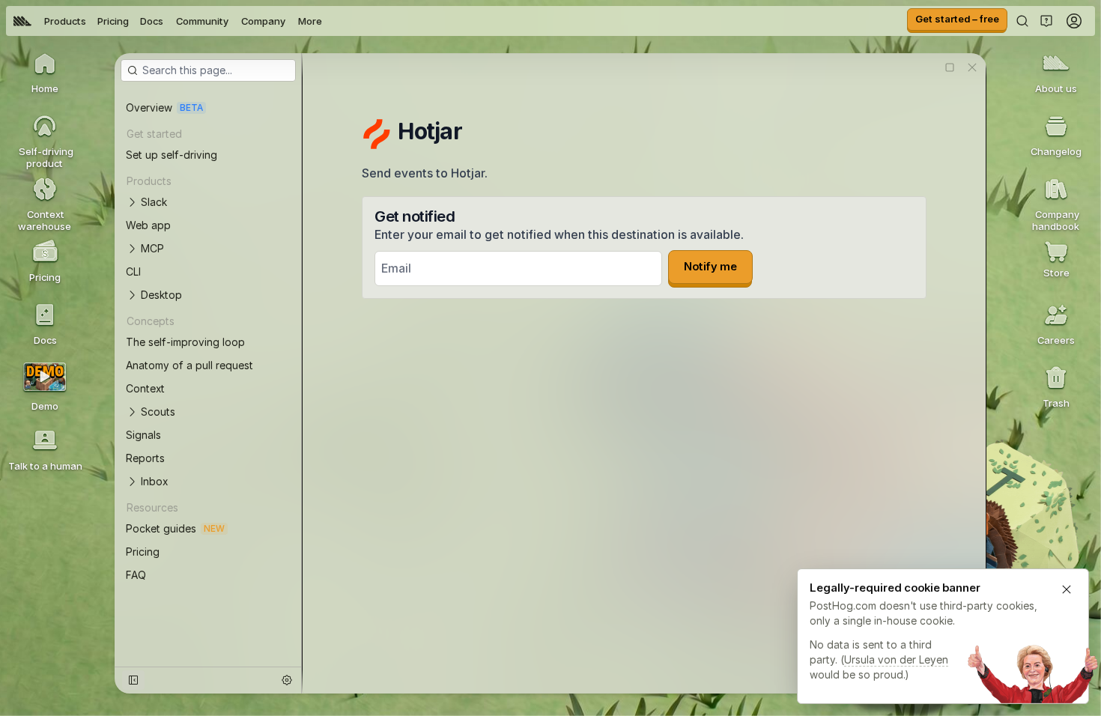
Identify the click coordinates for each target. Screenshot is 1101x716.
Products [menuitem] (65, 21)
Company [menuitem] (263, 21)
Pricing (113, 21)
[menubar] (167, 21)
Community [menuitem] (202, 21)
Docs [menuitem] (151, 21)
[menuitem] (22, 20)
